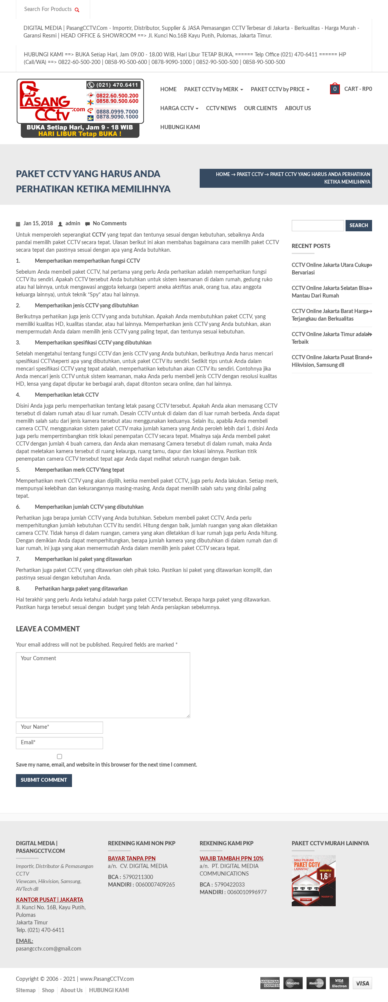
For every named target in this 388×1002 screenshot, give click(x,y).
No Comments (110, 223)
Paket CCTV (250, 174)
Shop (48, 990)
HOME (168, 89)
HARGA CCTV (177, 108)
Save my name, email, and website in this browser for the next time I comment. (106, 765)
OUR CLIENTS (260, 108)
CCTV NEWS (221, 108)
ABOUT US (298, 108)
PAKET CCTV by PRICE (278, 89)
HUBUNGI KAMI (180, 127)
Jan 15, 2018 (38, 223)
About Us (72, 990)
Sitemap (26, 990)
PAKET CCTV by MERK (211, 89)
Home (223, 174)
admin (73, 223)
